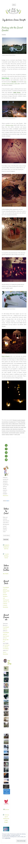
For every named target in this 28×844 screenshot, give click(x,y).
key (19, 427)
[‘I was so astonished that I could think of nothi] (6, 708)
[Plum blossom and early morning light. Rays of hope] (6, 724)
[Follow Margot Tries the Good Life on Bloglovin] (6, 501)
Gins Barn (14, 81)
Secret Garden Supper (14, 432)
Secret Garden (5, 432)
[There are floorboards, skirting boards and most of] (6, 702)
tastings (7, 434)
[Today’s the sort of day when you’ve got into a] (6, 679)
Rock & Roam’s (6, 356)
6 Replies (4, 34)
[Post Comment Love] (6, 831)
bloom (6, 423)
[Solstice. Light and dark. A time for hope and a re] (6, 781)
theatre (11, 434)
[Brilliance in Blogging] (6, 548)
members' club (9, 429)
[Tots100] (6, 822)
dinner (10, 423)
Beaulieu (23, 422)
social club (22, 432)
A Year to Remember (5, 652)
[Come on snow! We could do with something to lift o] (6, 736)
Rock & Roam (5, 78)
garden (11, 427)
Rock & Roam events (20, 431)
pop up (7, 431)
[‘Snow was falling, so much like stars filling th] (6, 747)
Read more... (6, 495)
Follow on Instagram (6, 791)
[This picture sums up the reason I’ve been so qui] (6, 719)
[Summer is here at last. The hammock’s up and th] (6, 685)
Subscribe (6, 539)
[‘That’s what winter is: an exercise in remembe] (6, 769)
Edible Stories (15, 423)
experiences (8, 425)
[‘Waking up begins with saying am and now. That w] (6, 752)
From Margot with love (5, 639)
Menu (14, 4)
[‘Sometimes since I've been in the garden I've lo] (6, 674)
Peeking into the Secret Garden (12, 29)
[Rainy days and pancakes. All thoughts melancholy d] (6, 730)
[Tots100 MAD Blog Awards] (6, 557)
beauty (3, 423)
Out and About (5, 422)
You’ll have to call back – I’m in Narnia (6, 601)
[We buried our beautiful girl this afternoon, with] (6, 696)
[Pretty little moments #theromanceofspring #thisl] (6, 713)
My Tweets (5, 573)
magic (22, 427)
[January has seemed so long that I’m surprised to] (6, 741)
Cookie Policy (7, 838)
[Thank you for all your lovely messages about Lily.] (6, 691)
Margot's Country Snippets (19, 420)
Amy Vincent (6, 636)
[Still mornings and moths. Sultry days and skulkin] (6, 668)
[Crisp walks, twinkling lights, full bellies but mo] (6, 775)
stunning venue (10, 125)
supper (3, 434)
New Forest (15, 429)
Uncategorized (12, 422)
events (3, 425)
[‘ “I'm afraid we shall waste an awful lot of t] (6, 764)
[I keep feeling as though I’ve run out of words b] (6, 758)
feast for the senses (16, 425)
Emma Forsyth (22, 423)
